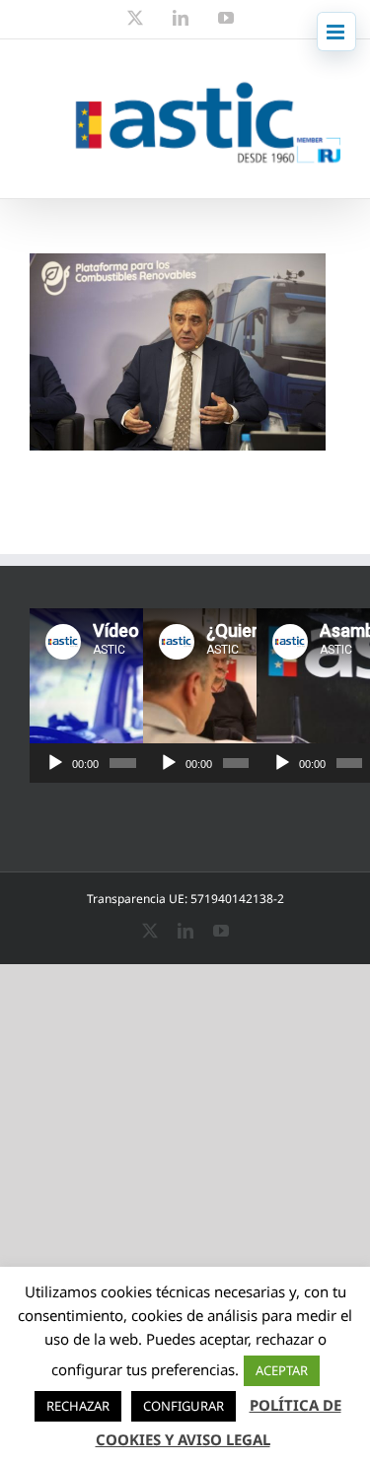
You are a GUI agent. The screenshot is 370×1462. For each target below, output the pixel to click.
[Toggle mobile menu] (336, 31)
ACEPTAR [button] (282, 1370)
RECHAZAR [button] (78, 1406)
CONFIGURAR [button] (183, 1406)
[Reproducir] (55, 763)
